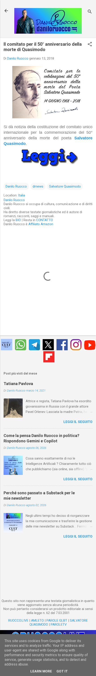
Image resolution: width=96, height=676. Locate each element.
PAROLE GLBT (56, 620)
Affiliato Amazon (40, 224)
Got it (62, 671)
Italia (21, 195)
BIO (18, 220)
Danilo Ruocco (16, 186)
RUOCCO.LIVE (18, 620)
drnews (38, 186)
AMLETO (37, 620)
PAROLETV (59, 624)
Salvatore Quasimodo (65, 186)
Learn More (41, 671)
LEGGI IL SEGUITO (77, 422)
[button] (89, 44)
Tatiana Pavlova (18, 383)
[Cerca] (89, 12)
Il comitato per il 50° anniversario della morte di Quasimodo (43, 46)
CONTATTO (44, 220)
